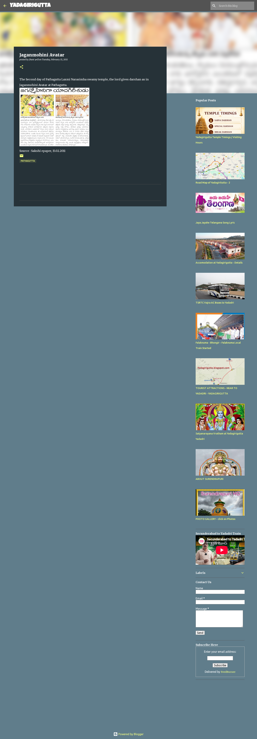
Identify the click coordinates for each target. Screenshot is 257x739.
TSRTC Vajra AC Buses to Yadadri (215, 302)
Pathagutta (28, 161)
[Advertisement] (184, 200)
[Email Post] (21, 157)
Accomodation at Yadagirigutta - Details (219, 262)
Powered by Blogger (131, 734)
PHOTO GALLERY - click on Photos (215, 519)
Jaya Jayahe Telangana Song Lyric (215, 222)
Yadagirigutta (30, 6)
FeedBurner (228, 671)
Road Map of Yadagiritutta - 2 (213, 182)
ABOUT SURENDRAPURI (209, 479)
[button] (21, 67)
